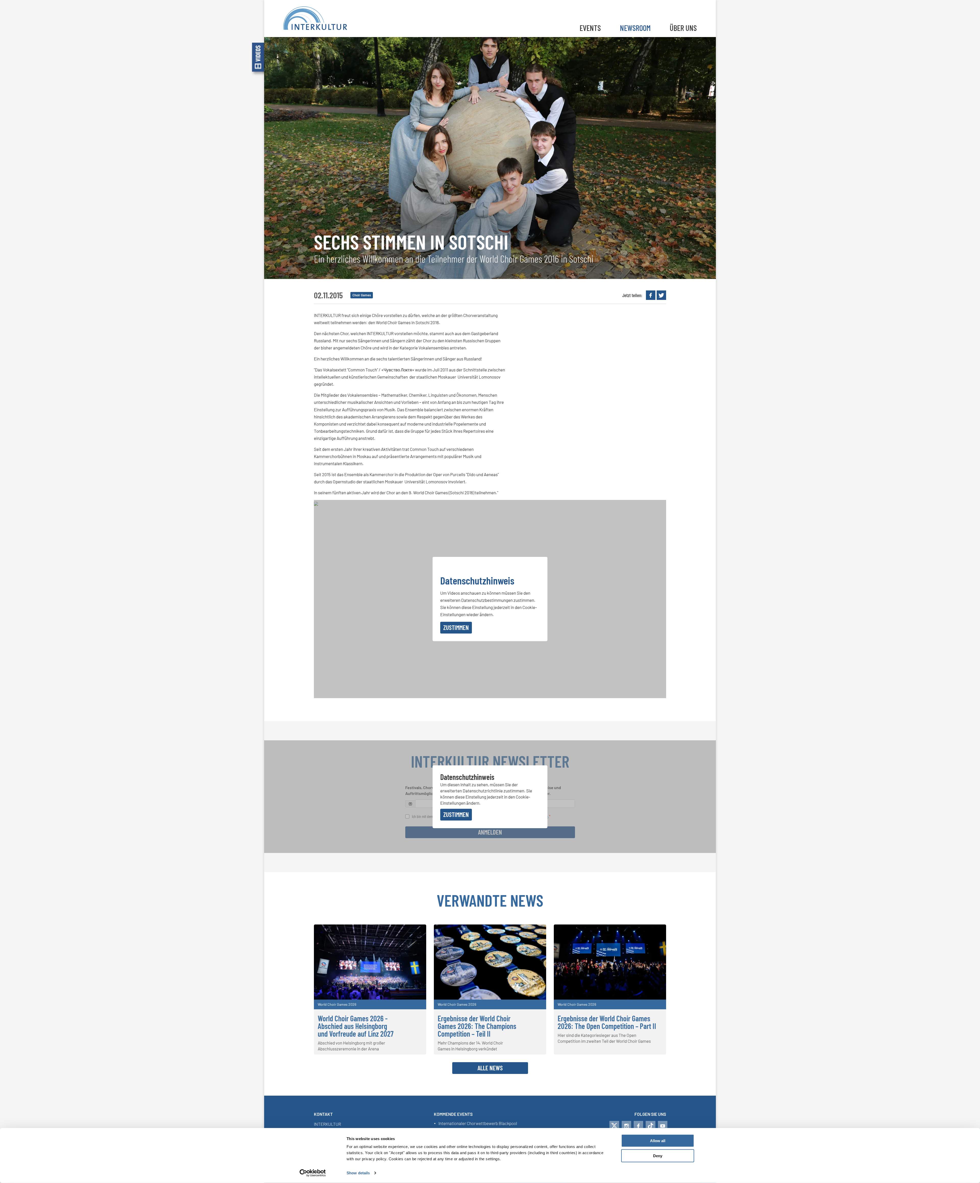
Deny (657, 1156)
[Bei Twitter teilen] (661, 295)
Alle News (490, 1068)
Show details (358, 1173)
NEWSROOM (635, 27)
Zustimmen (456, 627)
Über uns (683, 27)
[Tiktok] (650, 1126)
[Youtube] (662, 1126)
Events (590, 27)
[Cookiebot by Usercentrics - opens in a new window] (312, 1173)
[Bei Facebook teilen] (650, 295)
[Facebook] (638, 1126)
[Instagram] (626, 1126)
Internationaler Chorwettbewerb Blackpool (477, 1123)
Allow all (657, 1141)
